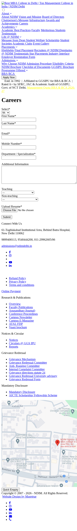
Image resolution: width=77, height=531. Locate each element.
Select (5, 109)
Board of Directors (53, 16)
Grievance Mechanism (22, 359)
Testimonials (8, 33)
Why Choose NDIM (13, 63)
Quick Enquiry (10, 489)
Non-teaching (9, 195)
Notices (13, 339)
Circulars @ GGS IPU (22, 343)
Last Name (8, 123)
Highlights (7, 50)
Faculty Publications (21, 307)
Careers (23, 23)
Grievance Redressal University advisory (33, 376)
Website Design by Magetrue (19, 496)
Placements (8, 46)
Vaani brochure (18, 327)
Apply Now (9, 77)
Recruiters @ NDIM (46, 50)
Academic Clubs (22, 43)
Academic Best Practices (16, 30)
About (5, 13)
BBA (4, 73)
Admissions (8, 60)
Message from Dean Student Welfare (23, 40)
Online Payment (11, 291)
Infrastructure (37, 20)
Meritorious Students (53, 30)
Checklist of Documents (36, 67)
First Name (8, 116)
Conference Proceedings (23, 313)
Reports (13, 346)
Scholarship (52, 40)
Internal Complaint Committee (27, 369)
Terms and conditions (21, 284)
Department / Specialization (18, 154)
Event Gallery (41, 43)
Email (5, 133)
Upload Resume (11, 206)
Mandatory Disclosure (22, 392)
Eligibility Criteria (63, 63)
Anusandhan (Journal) (22, 310)
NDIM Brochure (11, 67)
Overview (15, 303)
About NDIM (9, 16)
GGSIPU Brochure (62, 67)
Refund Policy (17, 278)
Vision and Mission (30, 16)
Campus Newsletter (20, 317)
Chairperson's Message (15, 20)
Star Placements (39, 53)
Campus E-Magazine (21, 320)
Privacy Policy (17, 281)
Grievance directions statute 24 (27, 372)
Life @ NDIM (10, 36)
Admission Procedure (39, 63)
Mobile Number (11, 143)
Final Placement (24, 50)
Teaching (6, 189)
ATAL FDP (16, 324)
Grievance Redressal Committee (28, 362)
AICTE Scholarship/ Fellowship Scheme (33, 395)
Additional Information (15, 164)
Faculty (35, 30)
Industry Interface (59, 53)
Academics (8, 26)
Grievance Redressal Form (24, 379)
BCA (11, 73)
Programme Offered (13, 70)
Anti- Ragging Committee (24, 366)
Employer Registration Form (18, 57)
